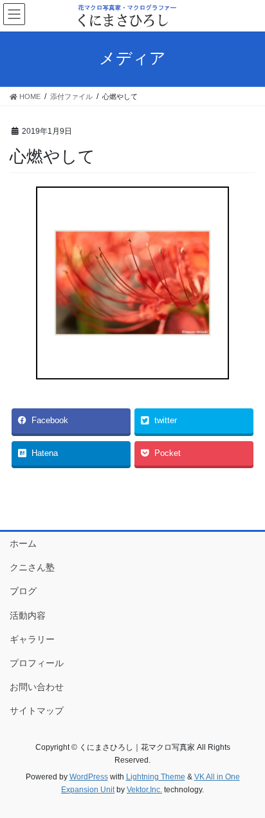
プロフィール (37, 663)
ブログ (23, 591)
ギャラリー (32, 639)
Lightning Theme (155, 776)
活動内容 (28, 615)
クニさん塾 (32, 567)
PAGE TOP (246, 782)
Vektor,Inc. (144, 789)
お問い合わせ (37, 687)
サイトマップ (37, 710)
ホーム (23, 543)
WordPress (88, 776)
